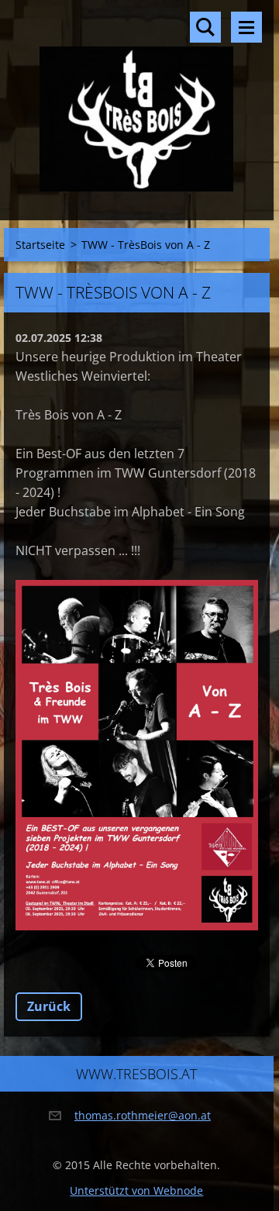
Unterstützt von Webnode (136, 1190)
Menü (246, 27)
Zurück (49, 1006)
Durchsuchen (205, 27)
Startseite (40, 244)
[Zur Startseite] (137, 100)
